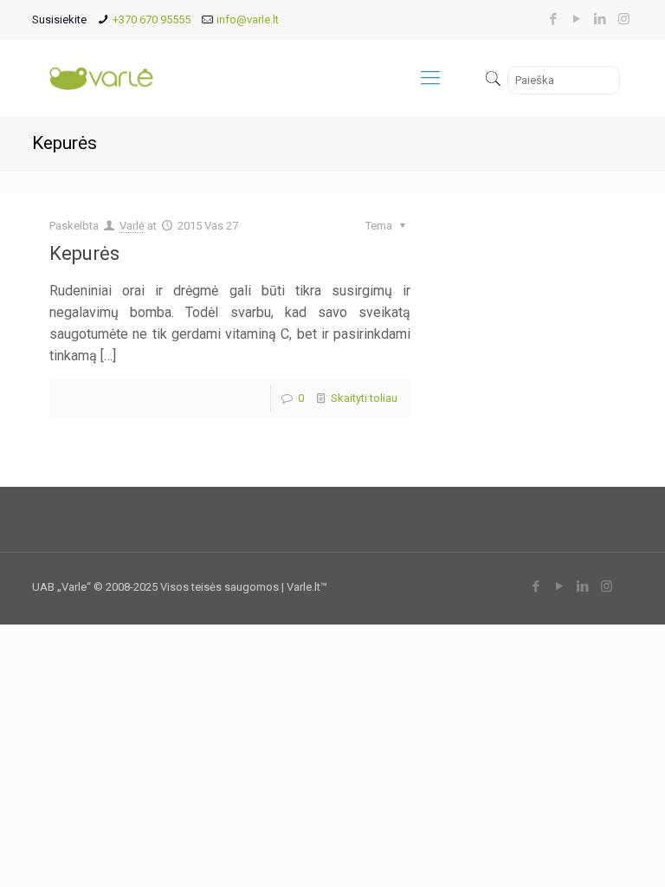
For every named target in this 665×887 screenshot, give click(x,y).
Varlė (132, 225)
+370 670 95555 (151, 19)
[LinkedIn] (600, 19)
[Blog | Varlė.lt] (102, 78)
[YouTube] (577, 19)
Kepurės (84, 253)
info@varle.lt (247, 19)
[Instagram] (624, 19)
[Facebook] (554, 19)
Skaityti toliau (364, 398)
